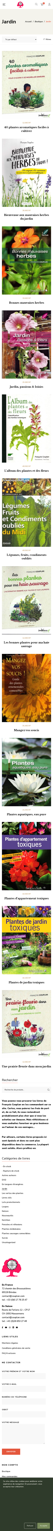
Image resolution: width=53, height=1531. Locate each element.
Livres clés (7, 1197)
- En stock (6, 1166)
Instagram (10, 1327)
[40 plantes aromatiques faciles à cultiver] (26, 85)
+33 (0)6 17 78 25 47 (17, 1299)
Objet (5, 1409)
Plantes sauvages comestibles (16, 1233)
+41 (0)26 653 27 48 (17, 1321)
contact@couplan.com (13, 1296)
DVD (4, 1180)
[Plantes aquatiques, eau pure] (26, 772)
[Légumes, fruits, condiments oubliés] (26, 512)
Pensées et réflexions (12, 1224)
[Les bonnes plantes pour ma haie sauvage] (26, 600)
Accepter (43, 1525)
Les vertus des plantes (12, 1193)
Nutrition (6, 1220)
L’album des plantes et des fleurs (26, 470)
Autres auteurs (9, 1175)
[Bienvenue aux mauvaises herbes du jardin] (26, 173)
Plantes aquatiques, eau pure (26, 814)
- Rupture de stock (10, 1171)
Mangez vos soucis (26, 730)
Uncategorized (8, 1242)
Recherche (48, 1090)
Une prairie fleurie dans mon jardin (26, 1066)
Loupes (5, 1206)
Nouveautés (7, 1215)
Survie (5, 1238)
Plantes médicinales (11, 1229)
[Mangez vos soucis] (26, 688)
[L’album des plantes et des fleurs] (26, 428)
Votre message (10, 1422)
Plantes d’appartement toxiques (26, 898)
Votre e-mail (9, 1384)
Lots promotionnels (11, 1202)
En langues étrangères (12, 1184)
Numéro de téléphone (14, 1397)
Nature (5, 1211)
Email (17, 1327)
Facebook (2, 1327)
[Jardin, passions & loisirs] (26, 344)
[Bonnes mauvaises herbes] (26, 260)
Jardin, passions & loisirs (26, 386)
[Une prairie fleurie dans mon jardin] (26, 1024)
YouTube (6, 1327)
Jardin (4, 1189)
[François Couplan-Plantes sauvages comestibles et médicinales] (20, 4)
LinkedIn (13, 1327)
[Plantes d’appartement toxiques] (26, 856)
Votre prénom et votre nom (18, 1371)
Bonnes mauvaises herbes (26, 302)
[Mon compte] (49, 4)
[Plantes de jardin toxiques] (26, 940)
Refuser (30, 1525)
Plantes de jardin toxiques (26, 982)
